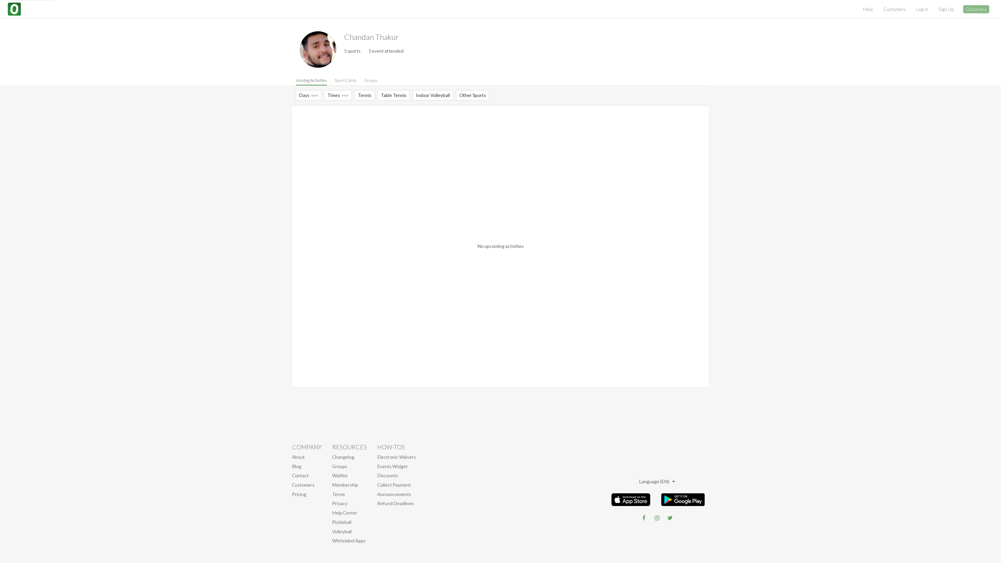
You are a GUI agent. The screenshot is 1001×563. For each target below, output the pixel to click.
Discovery (976, 9)
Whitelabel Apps (349, 540)
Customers (894, 9)
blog (296, 466)
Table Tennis (393, 95)
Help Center (344, 513)
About (298, 457)
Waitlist (340, 475)
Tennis (364, 95)
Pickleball (341, 522)
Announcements (394, 494)
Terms (338, 494)
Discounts (387, 475)
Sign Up (946, 9)
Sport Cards (345, 80)
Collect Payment (394, 485)
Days (304, 95)
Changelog (343, 457)
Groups (370, 80)
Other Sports (472, 95)
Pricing (299, 494)
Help (868, 9)
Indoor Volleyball (433, 95)
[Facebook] (644, 518)
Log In (922, 9)
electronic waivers (396, 457)
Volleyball (342, 531)
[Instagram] (657, 518)
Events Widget (392, 466)
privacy (339, 503)
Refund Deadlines (395, 503)
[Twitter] (670, 518)
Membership (345, 485)
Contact (300, 475)
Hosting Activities (311, 80)
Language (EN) (654, 481)
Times (333, 95)
